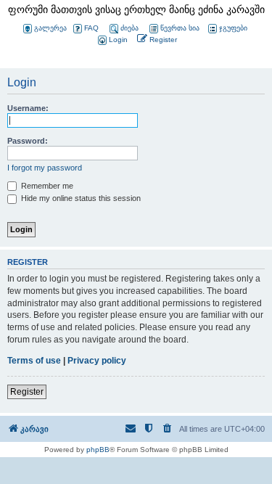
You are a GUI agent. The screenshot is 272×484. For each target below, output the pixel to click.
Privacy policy (96, 361)
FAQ (91, 28)
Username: (28, 108)
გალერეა (50, 28)
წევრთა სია (179, 28)
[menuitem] (112, 40)
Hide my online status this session (80, 198)
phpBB (98, 450)
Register (27, 392)
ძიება (129, 28)
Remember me (46, 185)
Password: (27, 140)
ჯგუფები (233, 28)
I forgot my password (44, 167)
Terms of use (34, 361)
